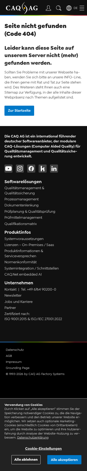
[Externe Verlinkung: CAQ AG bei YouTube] (8, 169)
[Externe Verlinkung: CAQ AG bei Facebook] (31, 169)
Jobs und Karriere (18, 302)
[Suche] (59, 8)
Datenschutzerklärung (33, 437)
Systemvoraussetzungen (24, 239)
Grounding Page (17, 368)
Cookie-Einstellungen (43, 448)
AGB (9, 356)
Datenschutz (15, 349)
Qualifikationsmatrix (20, 224)
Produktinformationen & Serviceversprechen (23, 253)
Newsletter (12, 295)
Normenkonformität (20, 262)
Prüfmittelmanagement (23, 218)
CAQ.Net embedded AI (23, 274)
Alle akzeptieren (64, 460)
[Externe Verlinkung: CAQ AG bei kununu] (43, 169)
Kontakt (10, 289)
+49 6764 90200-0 (41, 289)
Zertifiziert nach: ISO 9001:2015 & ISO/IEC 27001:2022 (33, 316)
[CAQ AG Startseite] (21, 8)
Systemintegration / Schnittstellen (31, 268)
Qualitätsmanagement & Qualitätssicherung (24, 190)
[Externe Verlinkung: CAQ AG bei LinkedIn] (54, 169)
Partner (10, 308)
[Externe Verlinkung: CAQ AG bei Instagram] (20, 169)
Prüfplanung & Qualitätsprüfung (29, 212)
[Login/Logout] (49, 8)
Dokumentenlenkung (21, 205)
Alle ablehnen (26, 459)
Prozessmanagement (21, 199)
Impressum (14, 362)
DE (76, 8)
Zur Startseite (19, 110)
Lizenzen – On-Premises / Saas (29, 245)
